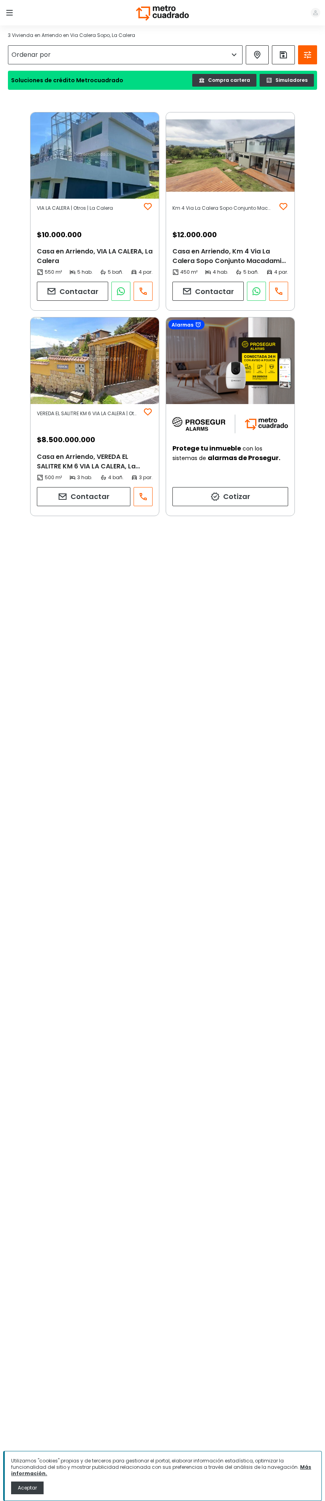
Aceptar (27, 1487)
